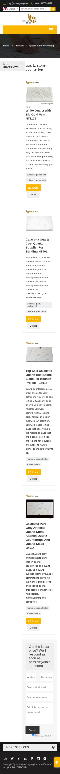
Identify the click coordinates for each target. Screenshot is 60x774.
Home (6, 45)
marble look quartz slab (37, 459)
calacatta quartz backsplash (34, 305)
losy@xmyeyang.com (18, 3)
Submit (32, 730)
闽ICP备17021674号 (17, 767)
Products (19, 45)
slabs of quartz (33, 464)
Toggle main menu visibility (51, 29)
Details (33, 194)
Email (33, 187)
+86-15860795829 (43, 3)
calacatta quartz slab (36, 180)
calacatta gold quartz (36, 175)
